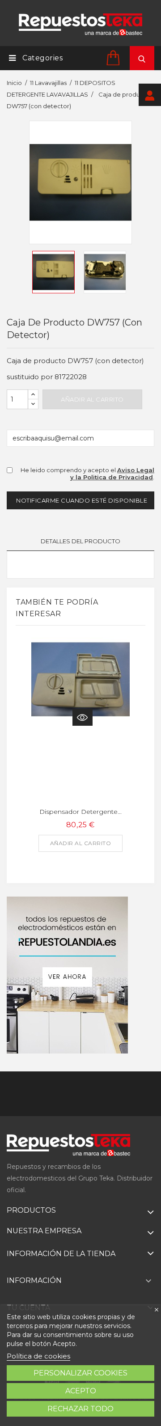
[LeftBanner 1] (67, 975)
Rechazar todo (80, 1409)
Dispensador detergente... (80, 812)
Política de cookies (38, 1356)
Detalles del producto (80, 541)
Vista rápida (82, 717)
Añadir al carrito (92, 399)
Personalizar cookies (80, 1373)
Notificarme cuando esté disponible (81, 500)
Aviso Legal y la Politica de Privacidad (112, 473)
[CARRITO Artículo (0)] (114, 57)
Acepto (80, 1391)
